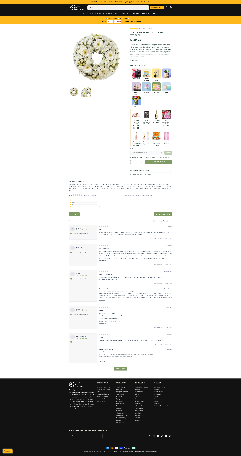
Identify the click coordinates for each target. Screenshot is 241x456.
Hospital (119, 411)
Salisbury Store (102, 396)
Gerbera (138, 404)
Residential (112, 18)
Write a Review (165, 214)
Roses (137, 389)
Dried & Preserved (161, 406)
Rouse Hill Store (103, 394)
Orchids (138, 399)
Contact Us (101, 401)
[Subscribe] (100, 436)
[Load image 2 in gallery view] (85, 91)
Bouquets (157, 394)
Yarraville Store (102, 399)
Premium (119, 420)
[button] (88, 13)
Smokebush (139, 408)
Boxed (156, 399)
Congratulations (122, 392)
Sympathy (120, 399)
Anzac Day (120, 422)
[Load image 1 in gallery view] (74, 91)
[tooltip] (83, 181)
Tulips (137, 396)
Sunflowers (139, 392)
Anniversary (120, 387)
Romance (119, 406)
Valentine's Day (122, 415)
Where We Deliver (104, 387)
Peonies (138, 420)
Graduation (120, 394)
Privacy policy (117, 451)
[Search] (147, 7)
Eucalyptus (139, 415)
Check (168, 153)
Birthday (119, 389)
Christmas (120, 413)
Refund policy (107, 451)
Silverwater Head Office (103, 391)
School (132, 18)
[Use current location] (161, 152)
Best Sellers (158, 392)
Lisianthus (139, 411)
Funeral (119, 396)
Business (123, 18)
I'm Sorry (119, 401)
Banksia (138, 413)
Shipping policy (139, 451)
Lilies (137, 394)
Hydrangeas (139, 401)
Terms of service (128, 451)
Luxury (156, 401)
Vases (156, 396)
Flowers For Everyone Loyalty (160, 157)
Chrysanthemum (141, 406)
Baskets (157, 389)
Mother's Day (121, 418)
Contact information (151, 451)
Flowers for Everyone (95, 451)
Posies (156, 404)
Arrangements (159, 387)
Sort (154, 221)
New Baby (120, 404)
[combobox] (118, 7)
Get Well (119, 408)
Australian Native (141, 387)
